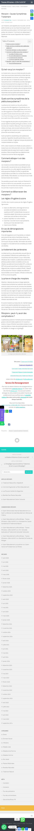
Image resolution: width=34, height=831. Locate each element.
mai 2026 (5, 566)
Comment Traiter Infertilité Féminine (22, 368)
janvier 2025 (6, 620)
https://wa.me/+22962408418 (10, 405)
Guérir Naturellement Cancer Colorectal (14, 499)
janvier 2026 (6, 583)
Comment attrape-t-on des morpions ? (16, 50)
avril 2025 (5, 611)
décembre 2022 (7, 686)
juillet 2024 (6, 645)
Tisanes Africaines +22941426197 (13, 2)
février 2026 (6, 578)
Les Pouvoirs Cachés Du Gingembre (13, 491)
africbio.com (19, 379)
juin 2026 (5, 562)
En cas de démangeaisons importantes (18, 55)
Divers (5, 734)
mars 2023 (6, 678)
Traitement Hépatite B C (26, 365)
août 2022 (6, 702)
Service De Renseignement (15, 63)
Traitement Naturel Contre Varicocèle (22, 372)
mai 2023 (5, 673)
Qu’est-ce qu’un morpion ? (13, 44)
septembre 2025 (8, 595)
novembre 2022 (7, 690)
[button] (4, 827)
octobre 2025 (7, 591)
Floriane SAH (7, 20)
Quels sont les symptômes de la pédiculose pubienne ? (17, 47)
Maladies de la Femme (9, 751)
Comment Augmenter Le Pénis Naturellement (16, 487)
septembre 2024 (8, 636)
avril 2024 (5, 657)
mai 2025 (5, 607)
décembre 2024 (7, 624)
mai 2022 (5, 711)
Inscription (6, 783)
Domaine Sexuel (6, 6)
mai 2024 (5, 653)
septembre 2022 (8, 698)
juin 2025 (5, 603)
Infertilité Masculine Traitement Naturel (21, 375)
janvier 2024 (6, 661)
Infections (16, 6)
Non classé (6, 759)
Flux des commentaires (9, 795)
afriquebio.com (28, 379)
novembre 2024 (7, 628)
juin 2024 (5, 649)
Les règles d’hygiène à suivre (15, 54)
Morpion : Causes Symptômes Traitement (18, 430)
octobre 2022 (7, 694)
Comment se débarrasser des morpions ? (17, 52)
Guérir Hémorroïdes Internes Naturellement (15, 511)
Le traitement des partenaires (15, 57)
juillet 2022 (6, 707)
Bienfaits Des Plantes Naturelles (12, 495)
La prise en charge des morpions (16, 59)
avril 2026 (5, 570)
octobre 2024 (7, 632)
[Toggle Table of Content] (28, 41)
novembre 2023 (7, 669)
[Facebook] (32, 11)
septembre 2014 (8, 723)
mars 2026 (6, 574)
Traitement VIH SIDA (27, 361)
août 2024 (6, 640)
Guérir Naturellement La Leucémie (12, 544)
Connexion (6, 787)
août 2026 (6, 558)
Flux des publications (9, 791)
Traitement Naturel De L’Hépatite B (13, 483)
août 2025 (6, 599)
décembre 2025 (7, 587)
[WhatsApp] (32, 15)
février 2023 (6, 682)
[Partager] (32, 18)
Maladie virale (7, 747)
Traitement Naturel (8, 772)
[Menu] (31, 2)
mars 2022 (6, 719)
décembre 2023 (7, 665)
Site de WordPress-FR (9, 799)
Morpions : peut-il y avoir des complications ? (18, 61)
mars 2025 (6, 616)
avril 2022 (5, 715)
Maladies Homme (8, 755)
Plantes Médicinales (8, 763)
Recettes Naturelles (8, 767)
